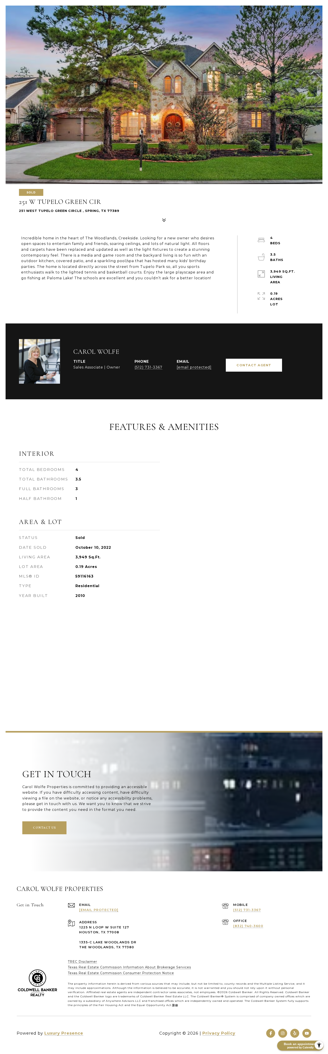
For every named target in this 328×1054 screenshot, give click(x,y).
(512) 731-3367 (148, 367)
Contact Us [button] (44, 828)
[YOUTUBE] (306, 1033)
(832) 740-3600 (248, 926)
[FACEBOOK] (270, 1033)
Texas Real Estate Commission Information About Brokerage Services (129, 967)
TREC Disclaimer (82, 962)
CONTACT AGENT (254, 365)
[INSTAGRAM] (282, 1033)
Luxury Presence (63, 1033)
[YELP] (294, 1033)
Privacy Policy (218, 1033)
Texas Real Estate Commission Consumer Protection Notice (121, 973)
